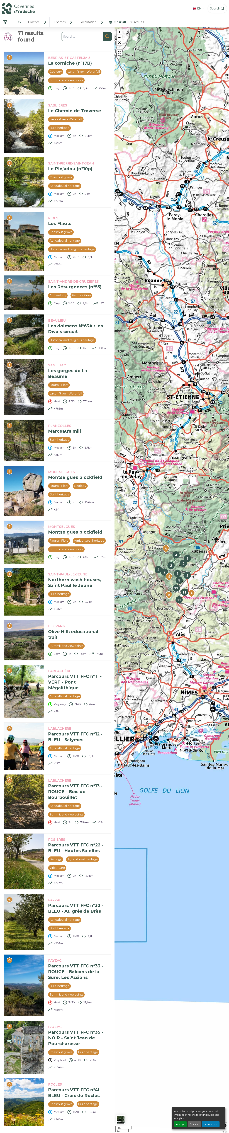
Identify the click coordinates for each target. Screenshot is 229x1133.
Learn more (211, 1124)
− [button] (119, 37)
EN (199, 8)
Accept (180, 1124)
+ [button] (119, 32)
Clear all (119, 22)
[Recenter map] (119, 52)
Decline (194, 1124)
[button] (119, 42)
